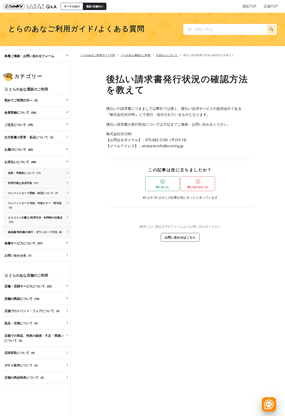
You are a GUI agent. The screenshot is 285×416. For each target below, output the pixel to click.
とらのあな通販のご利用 (136, 55)
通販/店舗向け (94, 6)
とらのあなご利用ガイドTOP (98, 55)
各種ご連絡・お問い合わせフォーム (29, 56)
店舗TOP (271, 6)
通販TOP (249, 6)
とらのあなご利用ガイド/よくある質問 (76, 28)
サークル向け (72, 6)
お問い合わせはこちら (180, 237)
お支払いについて (167, 55)
